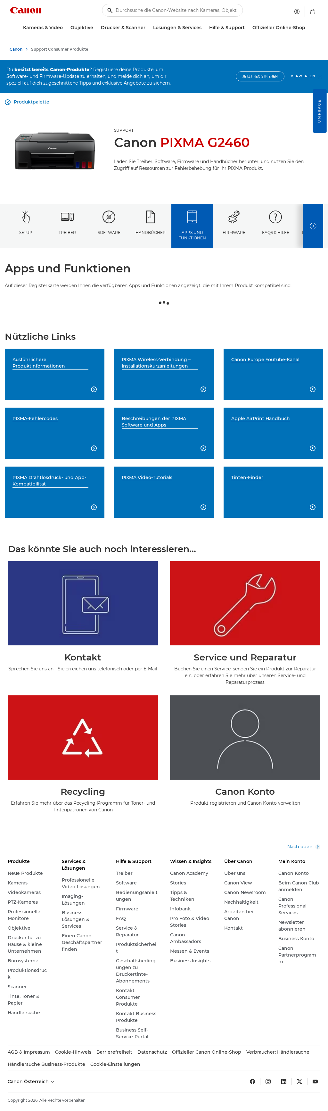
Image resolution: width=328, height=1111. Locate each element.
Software (109, 232)
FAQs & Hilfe (275, 232)
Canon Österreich (29, 1081)
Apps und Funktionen (192, 235)
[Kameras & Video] (65, 27)
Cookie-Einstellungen (115, 1064)
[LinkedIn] (283, 1081)
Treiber (67, 232)
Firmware (234, 232)
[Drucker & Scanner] (148, 27)
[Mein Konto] (297, 11)
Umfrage (319, 111)
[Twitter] (299, 1081)
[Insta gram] (268, 1081)
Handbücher (150, 232)
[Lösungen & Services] (204, 27)
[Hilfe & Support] (247, 27)
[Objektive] (95, 27)
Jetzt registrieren (260, 76)
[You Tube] (315, 1081)
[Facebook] (252, 1081)
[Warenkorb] (313, 11)
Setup (25, 232)
